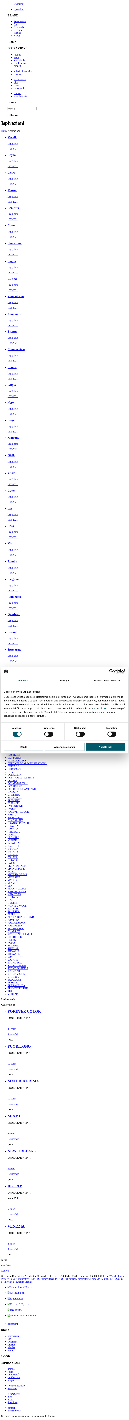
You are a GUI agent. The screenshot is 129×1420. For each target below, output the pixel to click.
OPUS (11, 900)
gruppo (17, 54)
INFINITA (13, 848)
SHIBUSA (13, 948)
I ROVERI (13, 837)
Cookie (13, 1279)
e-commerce (20, 79)
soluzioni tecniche (23, 71)
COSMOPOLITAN (18, 783)
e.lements (18, 74)
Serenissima (20, 21)
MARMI (12, 871)
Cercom (18, 30)
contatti (17, 93)
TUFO (11, 991)
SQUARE (13, 959)
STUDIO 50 (14, 976)
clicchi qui (100, 708)
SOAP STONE (15, 957)
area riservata (20, 96)
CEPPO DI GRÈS (17, 760)
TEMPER (13, 982)
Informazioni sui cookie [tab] (107, 680)
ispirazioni (19, 4)
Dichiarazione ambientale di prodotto (82, 1279)
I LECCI (12, 834)
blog (16, 82)
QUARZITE (14, 931)
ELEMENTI (14, 800)
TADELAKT (14, 979)
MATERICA (14, 877)
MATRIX (12, 880)
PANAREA (14, 911)
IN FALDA (13, 843)
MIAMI (11, 883)
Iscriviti (5, 1270)
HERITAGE (14, 831)
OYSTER (13, 902)
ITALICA (13, 854)
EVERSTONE (15, 806)
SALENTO (13, 945)
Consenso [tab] (22, 680)
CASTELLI (14, 754)
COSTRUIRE (15, 786)
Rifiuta (23, 746)
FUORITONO (15, 817)
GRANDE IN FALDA (19, 823)
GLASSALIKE (15, 820)
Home (4, 131)
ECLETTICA (15, 797)
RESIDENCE (15, 937)
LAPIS (11, 863)
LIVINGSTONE (16, 868)
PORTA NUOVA (16, 922)
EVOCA (12, 809)
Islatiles (17, 32)
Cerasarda (19, 27)
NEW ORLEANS (17, 891)
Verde (17, 35)
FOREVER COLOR (18, 811)
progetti (17, 66)
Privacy (5, 1279)
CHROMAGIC (15, 769)
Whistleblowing (117, 1276)
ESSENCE (13, 803)
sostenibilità (19, 60)
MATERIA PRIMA (17, 874)
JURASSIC (13, 860)
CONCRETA (14, 774)
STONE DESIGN (17, 965)
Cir (15, 24)
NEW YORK (14, 894)
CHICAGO (13, 766)
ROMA (11, 942)
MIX (10, 885)
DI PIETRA (14, 794)
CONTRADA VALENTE (21, 777)
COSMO (12, 780)
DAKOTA (13, 791)
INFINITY (13, 851)
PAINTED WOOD (17, 905)
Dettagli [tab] (64, 680)
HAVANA (13, 828)
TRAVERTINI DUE (18, 988)
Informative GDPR (26, 1279)
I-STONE (12, 840)
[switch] (48, 734)
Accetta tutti (105, 746)
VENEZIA (13, 994)
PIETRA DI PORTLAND (21, 917)
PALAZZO (13, 908)
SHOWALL (14, 951)
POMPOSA (14, 920)
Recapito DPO (55, 1279)
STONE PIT (14, 971)
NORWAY (13, 897)
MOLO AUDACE (17, 888)
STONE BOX (15, 962)
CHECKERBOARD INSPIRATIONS (27, 763)
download (19, 88)
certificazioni (20, 63)
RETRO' (12, 939)
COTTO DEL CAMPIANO (22, 789)
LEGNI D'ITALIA (17, 865)
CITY (11, 772)
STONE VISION (16, 974)
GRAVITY (13, 826)
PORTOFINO (15, 925)
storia (16, 57)
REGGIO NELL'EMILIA (21, 934)
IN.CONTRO (15, 846)
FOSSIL (12, 814)
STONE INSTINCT (18, 968)
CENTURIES (15, 757)
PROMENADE (16, 928)
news (16, 85)
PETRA (12, 914)
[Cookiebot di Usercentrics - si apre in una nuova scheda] (111, 671)
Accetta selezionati (64, 746)
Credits (28, 1281)
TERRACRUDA (16, 985)
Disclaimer (42, 1279)
